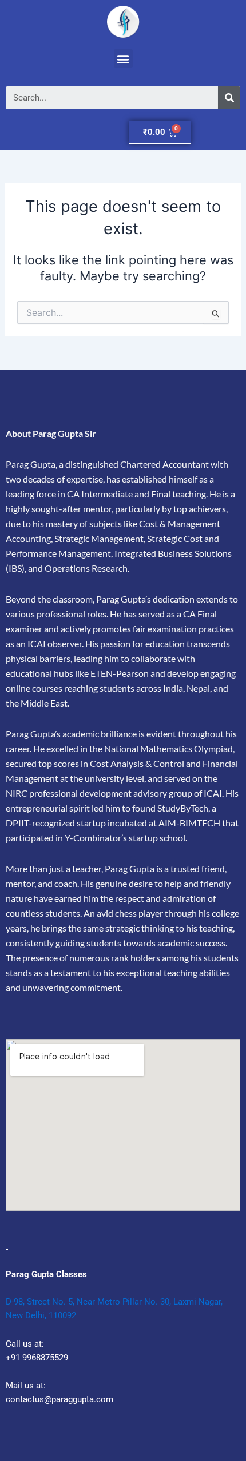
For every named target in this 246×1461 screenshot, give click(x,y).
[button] (123, 58)
